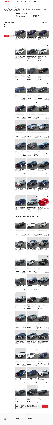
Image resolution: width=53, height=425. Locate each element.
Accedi (47, 1)
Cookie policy (29, 417)
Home (7, 4)
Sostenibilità (17, 418)
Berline (24, 16)
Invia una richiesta (44, 406)
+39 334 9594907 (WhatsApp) (43, 417)
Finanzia (25, 1)
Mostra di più (26, 11)
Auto (9, 4)
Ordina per (43, 22)
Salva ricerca (7, 36)
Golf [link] (15, 4)
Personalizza (29, 1)
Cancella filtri (12, 36)
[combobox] (45, 22)
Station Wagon (20, 16)
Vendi (21, 1)
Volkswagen (12, 4)
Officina (5, 419)
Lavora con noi (18, 417)
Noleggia (5, 418)
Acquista (18, 1)
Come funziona (34, 1)
